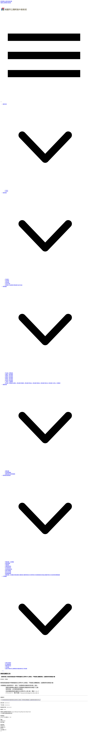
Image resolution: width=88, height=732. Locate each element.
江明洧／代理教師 (9, 381)
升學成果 (7, 667)
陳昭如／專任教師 (9, 378)
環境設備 (7, 282)
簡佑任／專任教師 (9, 377)
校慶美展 (7, 564)
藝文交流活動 (8, 572)
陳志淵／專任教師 (9, 380)
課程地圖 (7, 471)
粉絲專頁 (7, 280)
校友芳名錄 (7, 283)
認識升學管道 (8, 662)
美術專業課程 (8, 472)
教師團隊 (5, 286)
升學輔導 (5, 576)
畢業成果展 (7, 563)
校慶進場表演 (8, 566)
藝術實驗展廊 (8, 573)
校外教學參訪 (8, 567)
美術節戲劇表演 (8, 569)
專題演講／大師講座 (9, 561)
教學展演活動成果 (7, 475)
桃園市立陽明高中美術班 (5, 2)
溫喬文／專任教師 (9, 374)
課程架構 (5, 384)
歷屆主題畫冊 (8, 570)
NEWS (6, 190)
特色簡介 (7, 279)
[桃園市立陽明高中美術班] (44, 8)
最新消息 (5, 104)
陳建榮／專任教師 (9, 375)
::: (3, 670)
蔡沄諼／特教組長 (9, 373)
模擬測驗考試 (8, 665)
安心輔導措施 (8, 664)
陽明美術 (5, 192)
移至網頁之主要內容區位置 (6, 1)
